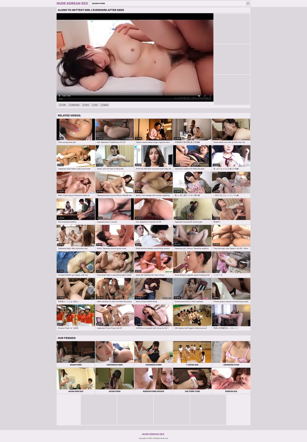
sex (96, 105)
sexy (87, 105)
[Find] (248, 3)
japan (105, 105)
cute (64, 105)
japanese (75, 105)
